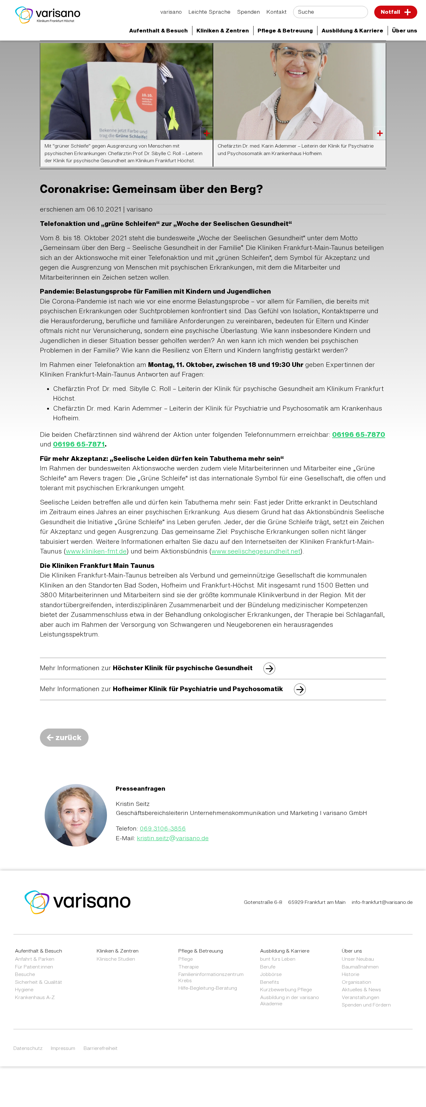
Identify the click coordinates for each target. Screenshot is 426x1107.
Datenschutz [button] (28, 1048)
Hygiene (24, 989)
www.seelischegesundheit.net (255, 551)
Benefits (269, 981)
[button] (158, 30)
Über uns (352, 950)
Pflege (185, 958)
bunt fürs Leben (277, 958)
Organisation (356, 981)
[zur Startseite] (77, 901)
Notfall (391, 11)
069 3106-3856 (163, 828)
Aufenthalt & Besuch (38, 950)
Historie (350, 974)
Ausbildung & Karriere (284, 950)
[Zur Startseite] (48, 15)
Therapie (188, 966)
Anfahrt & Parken (34, 958)
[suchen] (359, 12)
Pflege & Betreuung (200, 950)
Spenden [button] (248, 11)
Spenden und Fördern (366, 1004)
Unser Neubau (358, 958)
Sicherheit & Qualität (38, 981)
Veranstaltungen (360, 997)
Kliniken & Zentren (117, 950)
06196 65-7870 (358, 434)
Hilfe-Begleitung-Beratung (207, 987)
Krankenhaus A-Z (35, 997)
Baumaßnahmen (360, 966)
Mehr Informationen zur (146, 668)
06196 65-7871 (79, 444)
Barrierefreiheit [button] (101, 1048)
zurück (69, 737)
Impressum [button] (63, 1048)
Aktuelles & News (361, 989)
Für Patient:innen (34, 966)
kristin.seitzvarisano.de (173, 838)
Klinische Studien (116, 958)
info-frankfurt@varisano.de (382, 902)
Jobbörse (271, 974)
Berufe (267, 966)
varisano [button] (171, 11)
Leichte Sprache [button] (209, 11)
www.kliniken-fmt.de (96, 551)
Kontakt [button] (276, 11)
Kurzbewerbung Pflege (286, 989)
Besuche (25, 974)
